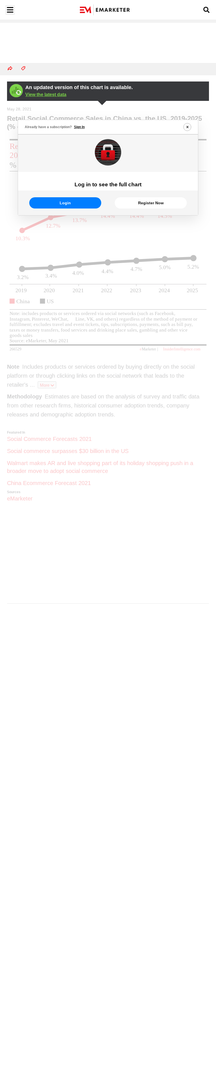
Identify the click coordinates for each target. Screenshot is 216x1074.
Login (65, 203)
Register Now (151, 203)
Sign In (79, 127)
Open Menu (9, 10)
